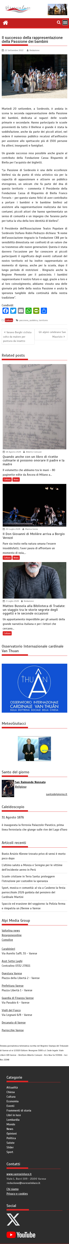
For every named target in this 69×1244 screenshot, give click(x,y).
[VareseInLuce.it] (5, 22)
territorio (43, 320)
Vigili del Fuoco (11, 1010)
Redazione (34, 50)
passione (23, 320)
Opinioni (12, 1133)
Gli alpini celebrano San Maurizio (52, 334)
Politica (11, 1138)
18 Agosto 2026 (13, 452)
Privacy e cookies (17, 1193)
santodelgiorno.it (56, 794)
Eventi (10, 1106)
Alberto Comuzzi (33, 452)
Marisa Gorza (31, 529)
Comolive (7, 940)
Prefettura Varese (13, 985)
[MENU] (65, 22)
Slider (10, 1147)
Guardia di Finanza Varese (18, 998)
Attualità (12, 1087)
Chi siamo (13, 1189)
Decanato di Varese (14, 1022)
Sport (10, 1152)
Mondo (11, 1124)
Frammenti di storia (19, 1110)
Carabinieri (8, 949)
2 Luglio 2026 (12, 601)
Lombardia (13, 1119)
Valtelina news (11, 930)
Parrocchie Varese (13, 1030)
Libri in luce (14, 1115)
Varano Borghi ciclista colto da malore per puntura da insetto (17, 337)
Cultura (8, 320)
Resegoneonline (12, 935)
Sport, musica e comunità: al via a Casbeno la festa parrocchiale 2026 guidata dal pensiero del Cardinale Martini (33, 892)
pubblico (34, 320)
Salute (11, 1143)
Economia (13, 1101)
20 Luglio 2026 (12, 529)
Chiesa (11, 1092)
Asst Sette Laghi (12, 961)
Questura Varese (12, 973)
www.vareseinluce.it (19, 1174)
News (16, 479)
